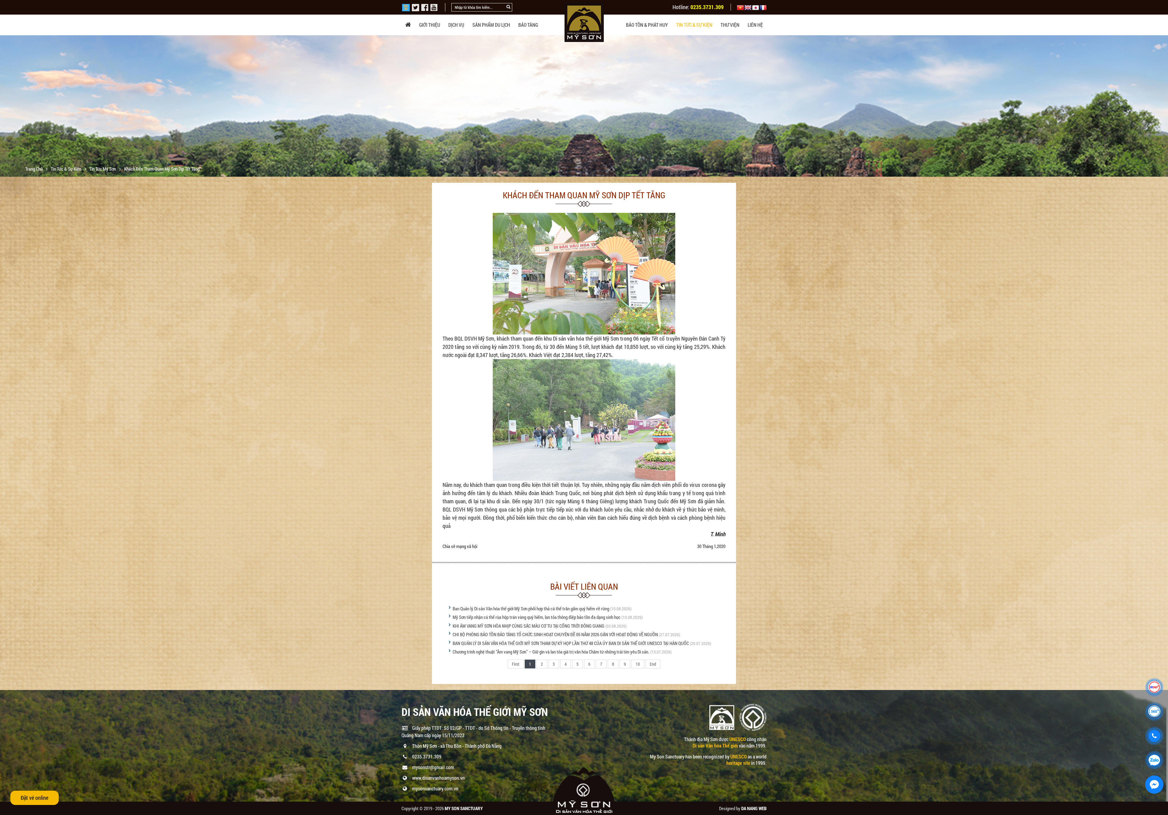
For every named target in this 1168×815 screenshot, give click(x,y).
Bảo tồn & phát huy (647, 25)
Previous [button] (5, 106)
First (515, 664)
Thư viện (730, 25)
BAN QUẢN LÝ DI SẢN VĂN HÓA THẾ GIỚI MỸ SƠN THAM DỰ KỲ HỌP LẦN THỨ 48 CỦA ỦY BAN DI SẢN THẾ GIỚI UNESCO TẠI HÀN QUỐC (571, 643)
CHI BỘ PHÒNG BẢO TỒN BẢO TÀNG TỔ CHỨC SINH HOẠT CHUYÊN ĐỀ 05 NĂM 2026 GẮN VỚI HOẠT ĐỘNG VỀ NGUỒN (555, 634)
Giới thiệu (429, 25)
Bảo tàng (528, 25)
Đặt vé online (34, 797)
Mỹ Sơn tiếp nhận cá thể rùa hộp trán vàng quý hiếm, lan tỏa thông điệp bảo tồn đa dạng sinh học (536, 617)
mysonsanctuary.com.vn (435, 788)
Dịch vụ (456, 25)
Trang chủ (34, 169)
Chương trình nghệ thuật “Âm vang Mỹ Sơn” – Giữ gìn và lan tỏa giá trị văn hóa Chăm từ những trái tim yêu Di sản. (551, 652)
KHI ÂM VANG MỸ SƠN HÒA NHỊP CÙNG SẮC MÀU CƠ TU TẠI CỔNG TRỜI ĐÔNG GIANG (528, 626)
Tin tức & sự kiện (694, 25)
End (653, 664)
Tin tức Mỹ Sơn (103, 169)
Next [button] (1162, 106)
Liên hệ (755, 25)
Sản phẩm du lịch (491, 25)
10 (638, 664)
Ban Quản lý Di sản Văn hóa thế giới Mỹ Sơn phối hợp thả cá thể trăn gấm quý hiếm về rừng (531, 608)
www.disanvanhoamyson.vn (438, 778)
